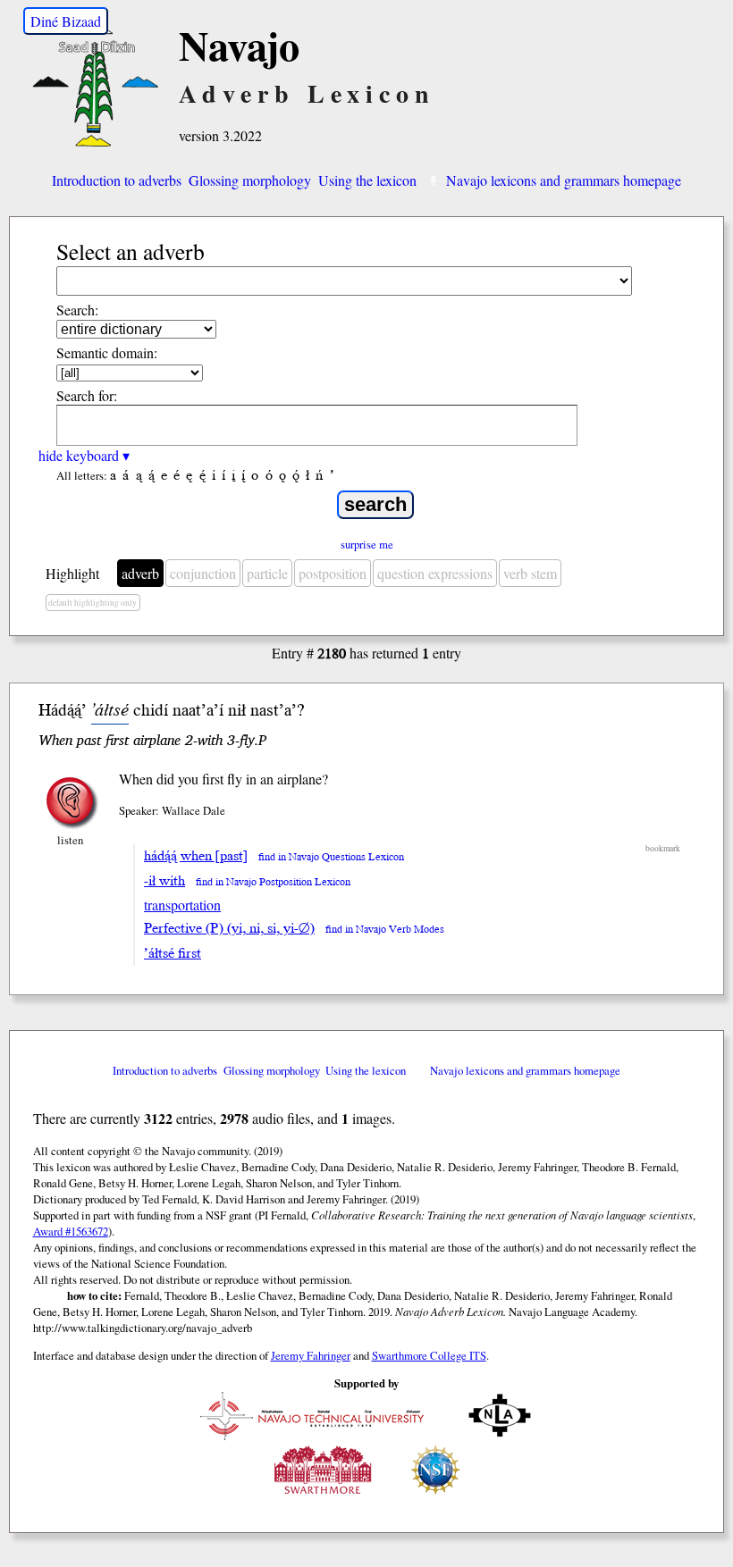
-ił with (164, 881)
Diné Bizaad (65, 21)
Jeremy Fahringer (310, 1355)
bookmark (662, 848)
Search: (77, 309)
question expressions (435, 573)
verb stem (530, 573)
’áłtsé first (172, 953)
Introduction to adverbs (116, 180)
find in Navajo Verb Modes (384, 929)
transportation (182, 904)
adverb (140, 573)
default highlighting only (92, 602)
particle (267, 573)
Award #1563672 (70, 1231)
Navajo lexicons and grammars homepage (563, 180)
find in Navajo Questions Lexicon (331, 857)
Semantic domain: (106, 352)
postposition (332, 573)
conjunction (203, 573)
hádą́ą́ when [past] (196, 856)
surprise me (367, 544)
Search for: (86, 395)
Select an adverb (130, 251)
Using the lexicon (367, 180)
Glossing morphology (250, 180)
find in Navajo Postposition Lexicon (273, 882)
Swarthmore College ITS (429, 1355)
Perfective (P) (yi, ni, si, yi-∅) (229, 928)
